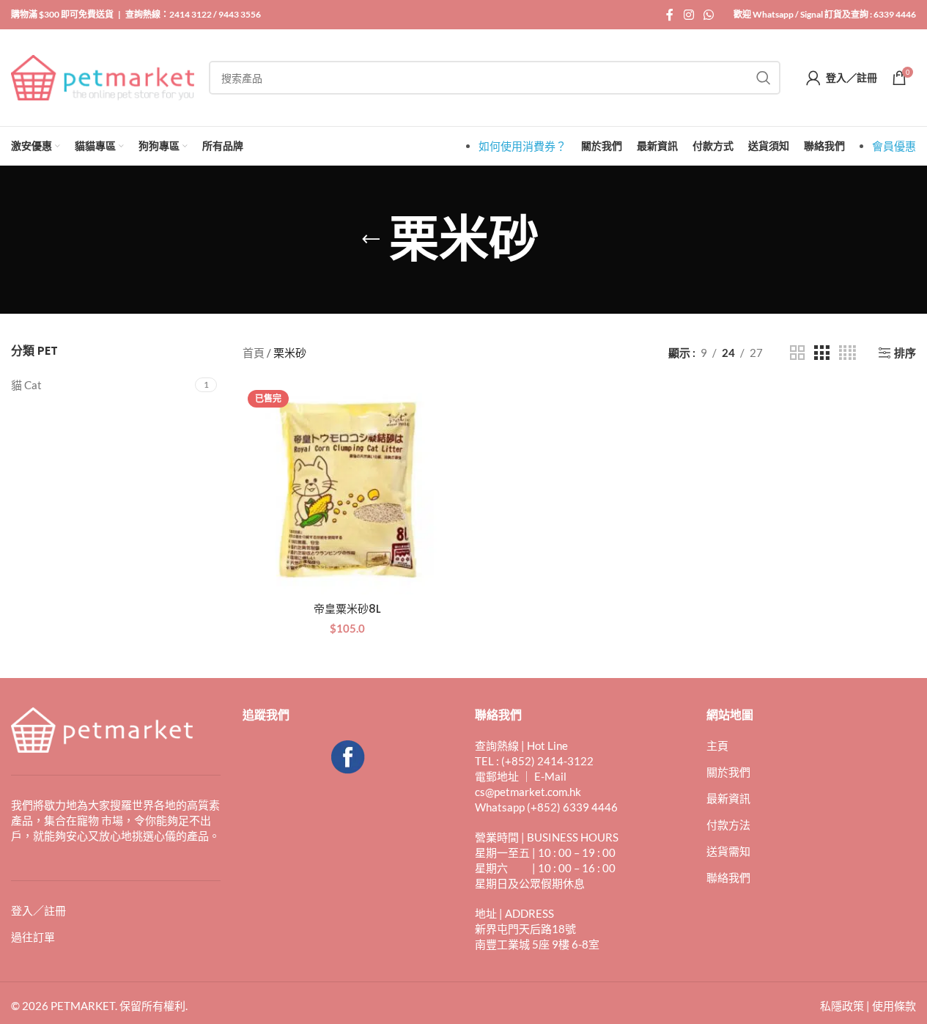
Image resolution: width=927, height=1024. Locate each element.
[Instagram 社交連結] (688, 15)
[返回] (370, 239)
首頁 (254, 352)
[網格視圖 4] (847, 353)
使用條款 (894, 1005)
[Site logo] (102, 76)
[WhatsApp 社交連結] (709, 15)
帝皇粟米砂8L (347, 608)
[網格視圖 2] (797, 353)
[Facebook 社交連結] (670, 15)
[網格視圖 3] (821, 353)
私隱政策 (842, 1005)
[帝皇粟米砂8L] (347, 489)
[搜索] (763, 78)
